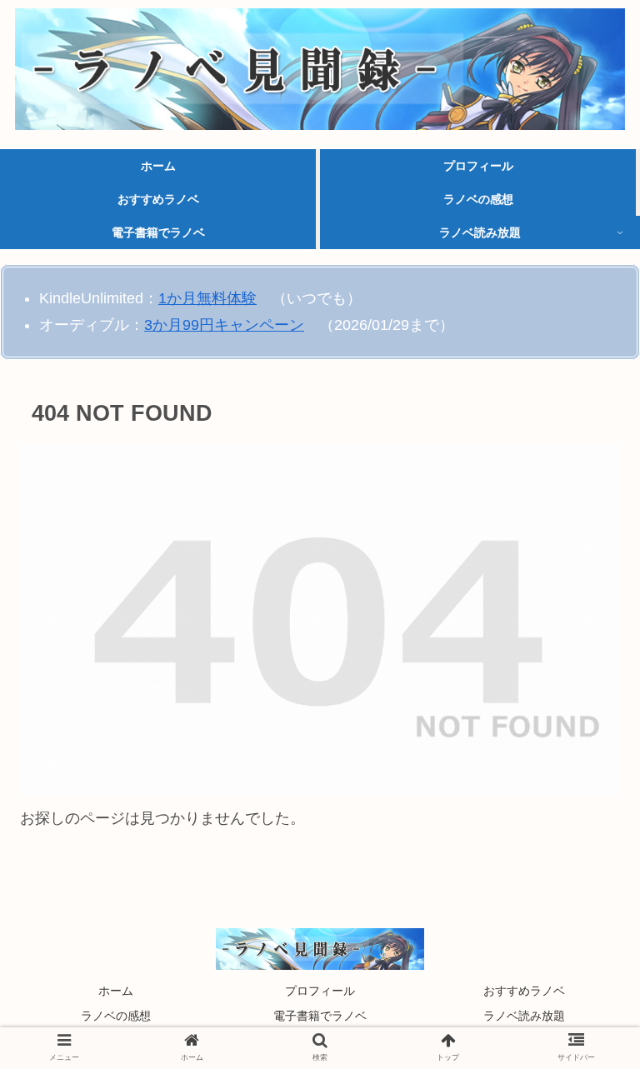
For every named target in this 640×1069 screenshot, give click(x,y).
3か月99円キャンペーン (224, 325)
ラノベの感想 (116, 1015)
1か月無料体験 (207, 298)
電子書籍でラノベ (320, 1015)
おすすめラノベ (524, 990)
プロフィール (320, 990)
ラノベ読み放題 (524, 1015)
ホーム (115, 990)
